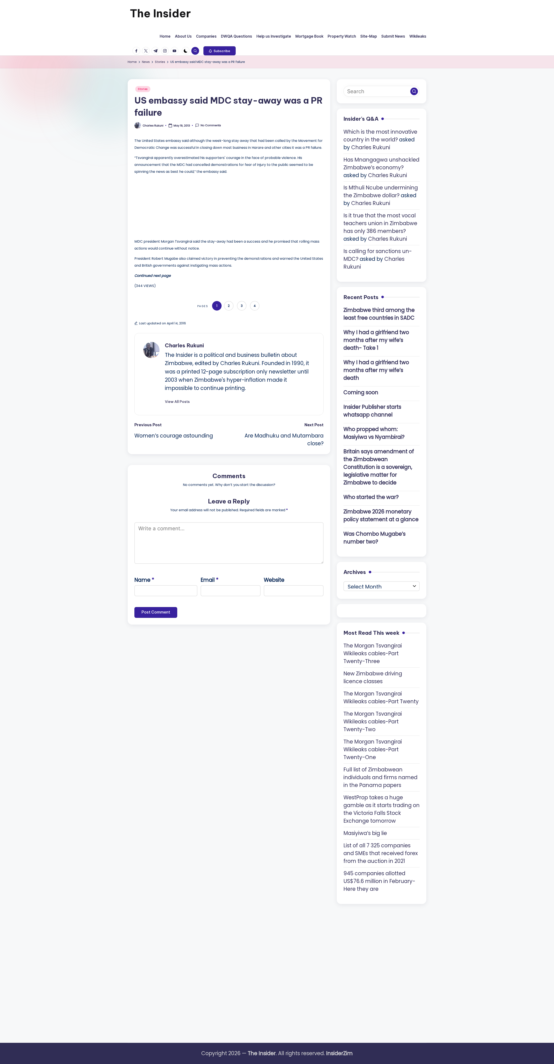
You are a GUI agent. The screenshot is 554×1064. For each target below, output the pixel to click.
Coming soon (360, 392)
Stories (143, 89)
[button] (219, 50)
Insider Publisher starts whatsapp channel (372, 410)
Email (210, 579)
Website (274, 579)
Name (144, 579)
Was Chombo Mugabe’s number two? (374, 537)
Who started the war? (371, 497)
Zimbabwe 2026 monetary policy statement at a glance (381, 515)
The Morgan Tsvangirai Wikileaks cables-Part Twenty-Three (372, 653)
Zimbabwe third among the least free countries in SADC (379, 313)
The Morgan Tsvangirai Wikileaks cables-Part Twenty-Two (372, 721)
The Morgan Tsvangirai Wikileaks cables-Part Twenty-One (372, 749)
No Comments (211, 125)
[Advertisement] (166, 205)
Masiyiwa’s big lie (365, 833)
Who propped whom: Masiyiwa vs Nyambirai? (373, 433)
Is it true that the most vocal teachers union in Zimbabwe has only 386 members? (380, 223)
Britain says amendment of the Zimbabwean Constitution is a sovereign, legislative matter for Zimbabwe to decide (378, 467)
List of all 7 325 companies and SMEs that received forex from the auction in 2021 (380, 853)
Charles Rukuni (184, 345)
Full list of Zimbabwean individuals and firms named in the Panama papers (380, 777)
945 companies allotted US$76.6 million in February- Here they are (379, 881)
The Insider (160, 13)
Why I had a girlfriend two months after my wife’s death (376, 370)
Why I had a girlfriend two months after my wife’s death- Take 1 (376, 340)
